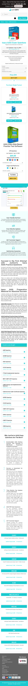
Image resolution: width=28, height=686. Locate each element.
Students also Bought (9, 345)
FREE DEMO (10, 102)
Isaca (6, 21)
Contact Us (4, 672)
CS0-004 (14, 559)
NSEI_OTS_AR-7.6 (14, 594)
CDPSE (7, 397)
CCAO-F (14, 547)
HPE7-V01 (14, 606)
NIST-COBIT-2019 (10, 379)
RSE (14, 630)
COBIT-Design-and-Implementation (12, 385)
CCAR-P (14, 535)
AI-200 (14, 582)
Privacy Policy (5, 671)
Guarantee (4, 670)
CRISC (7, 414)
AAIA (7, 361)
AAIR (7, 350)
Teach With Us (5, 667)
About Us (4, 656)
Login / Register (22, 18)
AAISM (7, 356)
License (3, 69)
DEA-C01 (14, 642)
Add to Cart (13, 178)
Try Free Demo (14, 207)
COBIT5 (7, 420)
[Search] (2, 14)
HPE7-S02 (14, 571)
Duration (3, 66)
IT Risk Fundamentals (11, 373)
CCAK (7, 403)
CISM (7, 426)
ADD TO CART (18, 102)
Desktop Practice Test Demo (8, 185)
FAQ (3, 668)
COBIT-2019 (8, 409)
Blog (3, 657)
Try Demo (13, 174)
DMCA (3, 663)
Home (2, 21)
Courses (4, 665)
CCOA (7, 367)
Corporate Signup (6, 659)
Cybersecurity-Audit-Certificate (14, 391)
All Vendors (4, 660)
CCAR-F (14, 618)
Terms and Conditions (7, 662)
